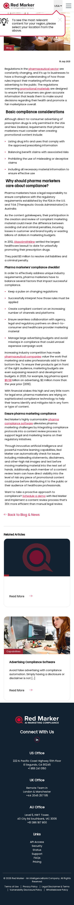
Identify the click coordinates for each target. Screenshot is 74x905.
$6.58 (8, 380)
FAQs (37, 858)
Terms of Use (11, 886)
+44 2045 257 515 (37, 795)
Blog (8, 48)
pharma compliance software (32, 421)
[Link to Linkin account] (37, 739)
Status (37, 850)
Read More (16, 596)
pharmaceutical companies (23, 356)
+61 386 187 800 (37, 822)
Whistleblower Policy (57, 890)
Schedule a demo (34, 496)
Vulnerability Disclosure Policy (26, 890)
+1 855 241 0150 (37, 768)
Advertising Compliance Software (32, 662)
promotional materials (35, 88)
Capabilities (13, 651)
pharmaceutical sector (44, 69)
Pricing (37, 862)
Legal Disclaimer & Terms (56, 886)
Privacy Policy (30, 886)
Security (37, 846)
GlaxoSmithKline (24, 242)
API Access (37, 842)
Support (37, 854)
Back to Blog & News (23, 515)
